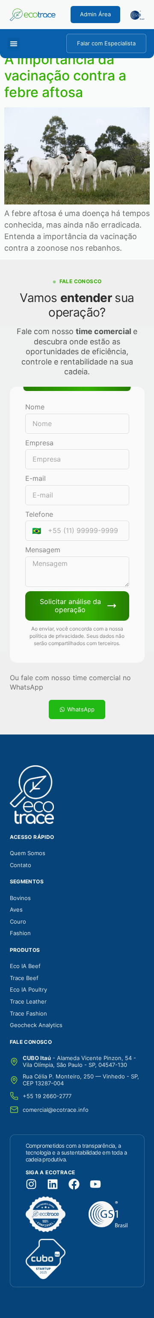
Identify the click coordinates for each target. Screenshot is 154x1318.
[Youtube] (95, 1184)
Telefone (39, 514)
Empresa (39, 442)
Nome (34, 407)
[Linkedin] (52, 1184)
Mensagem (42, 549)
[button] (13, 43)
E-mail (35, 478)
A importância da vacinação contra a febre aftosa (65, 76)
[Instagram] (31, 1184)
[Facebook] (74, 1184)
